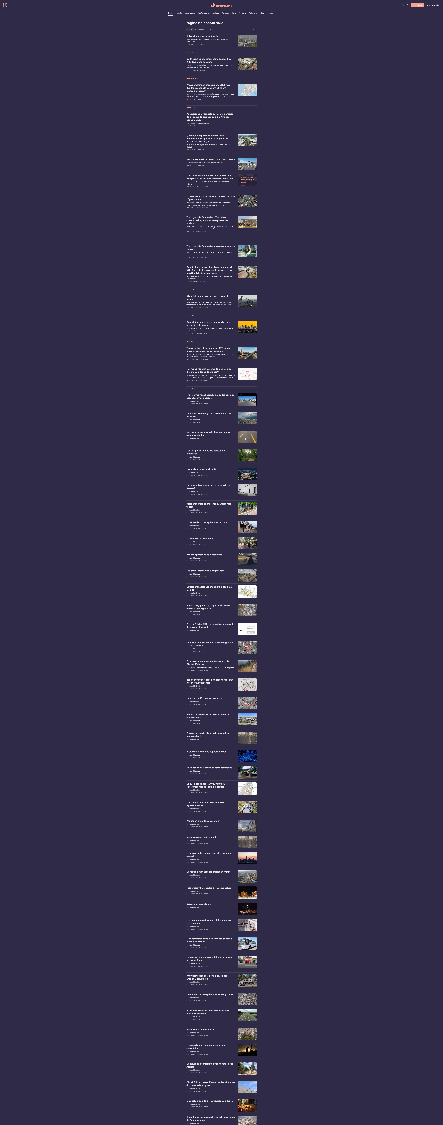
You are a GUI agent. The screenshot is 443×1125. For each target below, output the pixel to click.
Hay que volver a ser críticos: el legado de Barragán (208, 487)
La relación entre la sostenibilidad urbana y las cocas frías (209, 959)
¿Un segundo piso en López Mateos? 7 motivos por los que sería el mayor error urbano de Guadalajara (207, 138)
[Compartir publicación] (408, 5)
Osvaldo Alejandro (203, 257)
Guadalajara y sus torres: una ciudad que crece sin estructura (208, 323)
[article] (221, 42)
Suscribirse (418, 5)
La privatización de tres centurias (204, 698)
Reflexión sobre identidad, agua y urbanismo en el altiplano (210, 667)
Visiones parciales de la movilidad (204, 554)
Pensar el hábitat (193, 401)
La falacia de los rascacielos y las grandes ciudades (208, 855)
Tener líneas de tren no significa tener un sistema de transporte (207, 40)
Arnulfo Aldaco (198, 44)
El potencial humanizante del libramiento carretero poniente (207, 1012)
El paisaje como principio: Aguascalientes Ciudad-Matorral (208, 663)
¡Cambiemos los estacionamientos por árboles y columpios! (206, 977)
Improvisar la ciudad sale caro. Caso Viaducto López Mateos (210, 198)
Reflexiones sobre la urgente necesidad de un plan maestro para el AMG (209, 329)
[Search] (403, 5)
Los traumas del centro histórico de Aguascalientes (205, 804)
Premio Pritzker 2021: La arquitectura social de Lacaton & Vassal (209, 625)
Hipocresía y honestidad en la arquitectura (208, 888)
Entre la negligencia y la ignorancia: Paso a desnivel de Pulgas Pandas (208, 607)
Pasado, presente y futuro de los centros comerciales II (207, 716)
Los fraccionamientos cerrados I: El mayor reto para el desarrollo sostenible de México (209, 177)
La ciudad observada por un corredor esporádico (206, 1047)
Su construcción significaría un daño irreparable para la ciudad (208, 146)
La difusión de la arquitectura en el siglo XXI (209, 994)
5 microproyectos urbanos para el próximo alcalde (209, 588)
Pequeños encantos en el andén (203, 821)
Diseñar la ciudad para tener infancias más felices (208, 505)
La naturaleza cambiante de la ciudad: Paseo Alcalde (209, 1065)
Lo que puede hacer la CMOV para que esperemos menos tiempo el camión (206, 785)
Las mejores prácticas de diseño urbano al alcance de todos (208, 433)
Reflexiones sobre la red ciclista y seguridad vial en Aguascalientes (209, 681)
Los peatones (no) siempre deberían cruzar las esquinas (209, 921)
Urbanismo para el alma (198, 904)
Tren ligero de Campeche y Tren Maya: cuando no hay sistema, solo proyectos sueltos (207, 220)
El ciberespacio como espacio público (206, 751)
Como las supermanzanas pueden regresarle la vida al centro (210, 644)
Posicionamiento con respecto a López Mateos (204, 162)
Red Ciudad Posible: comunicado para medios (210, 159)
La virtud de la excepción (199, 538)
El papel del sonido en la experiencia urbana (209, 1101)
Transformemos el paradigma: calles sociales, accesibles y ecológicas (210, 396)
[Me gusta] (187, 444)
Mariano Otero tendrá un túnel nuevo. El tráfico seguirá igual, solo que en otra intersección (210, 66)
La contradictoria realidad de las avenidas (208, 871)
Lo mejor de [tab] (199, 29)
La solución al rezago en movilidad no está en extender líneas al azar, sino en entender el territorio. (210, 355)
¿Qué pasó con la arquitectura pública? (207, 522)
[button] (170, 13)
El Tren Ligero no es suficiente (202, 36)
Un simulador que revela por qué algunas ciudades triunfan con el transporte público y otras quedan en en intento (210, 95)
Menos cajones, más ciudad (201, 837)
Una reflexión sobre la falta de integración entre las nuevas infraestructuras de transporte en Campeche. (209, 227)
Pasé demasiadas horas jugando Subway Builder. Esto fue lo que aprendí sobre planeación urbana (208, 88)
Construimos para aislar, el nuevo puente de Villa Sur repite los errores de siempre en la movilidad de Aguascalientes (209, 270)
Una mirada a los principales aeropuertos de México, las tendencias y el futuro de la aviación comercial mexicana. (209, 303)
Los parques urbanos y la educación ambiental (205, 452)
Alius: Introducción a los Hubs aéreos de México (207, 297)
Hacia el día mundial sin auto (201, 469)
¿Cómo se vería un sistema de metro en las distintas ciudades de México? (209, 370)
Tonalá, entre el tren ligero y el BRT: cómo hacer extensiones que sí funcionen (208, 349)
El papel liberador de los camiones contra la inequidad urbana (209, 940)
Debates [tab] (209, 29)
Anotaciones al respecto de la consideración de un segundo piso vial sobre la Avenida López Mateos (210, 117)
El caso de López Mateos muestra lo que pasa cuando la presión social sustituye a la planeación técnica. (208, 203)
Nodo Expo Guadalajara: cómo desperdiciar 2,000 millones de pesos (209, 60)
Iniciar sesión (433, 5)
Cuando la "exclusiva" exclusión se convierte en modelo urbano (208, 183)
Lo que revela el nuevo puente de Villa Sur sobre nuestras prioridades (209, 277)
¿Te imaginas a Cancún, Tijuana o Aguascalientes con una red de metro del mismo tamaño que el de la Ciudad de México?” (210, 376)
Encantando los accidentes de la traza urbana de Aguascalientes (210, 1118)
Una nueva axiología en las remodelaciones (209, 767)
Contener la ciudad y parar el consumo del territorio (208, 415)
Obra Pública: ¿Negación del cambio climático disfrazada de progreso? (210, 1084)
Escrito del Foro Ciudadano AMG (199, 123)
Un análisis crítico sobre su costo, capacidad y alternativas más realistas (209, 253)
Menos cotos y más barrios (200, 1029)
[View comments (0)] (204, 47)
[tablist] (200, 29)
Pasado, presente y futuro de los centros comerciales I (207, 734)
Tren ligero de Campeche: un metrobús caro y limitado (210, 248)
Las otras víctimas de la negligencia (205, 570)
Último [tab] (190, 29)
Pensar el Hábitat (193, 593)
